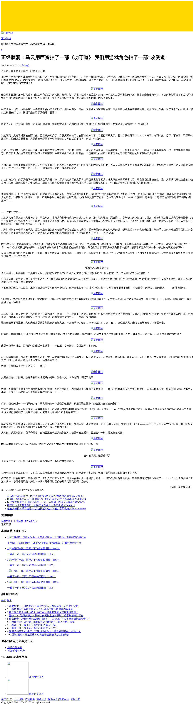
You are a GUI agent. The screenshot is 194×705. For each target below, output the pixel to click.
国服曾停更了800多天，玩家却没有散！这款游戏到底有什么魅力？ (45, 631)
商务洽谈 (41, 699)
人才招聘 (18, 699)
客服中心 (64, 699)
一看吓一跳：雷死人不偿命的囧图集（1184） (33, 625)
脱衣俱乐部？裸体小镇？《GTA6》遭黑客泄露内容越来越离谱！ (43, 612)
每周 (3, 600)
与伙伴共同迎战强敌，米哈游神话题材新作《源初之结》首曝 (42, 622)
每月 (9, 600)
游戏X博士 (7, 521)
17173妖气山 (30, 521)
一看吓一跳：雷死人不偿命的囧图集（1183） (33, 628)
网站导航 (75, 699)
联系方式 (53, 699)
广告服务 (30, 699)
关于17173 (6, 699)
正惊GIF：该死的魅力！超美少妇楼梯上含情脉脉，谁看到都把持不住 (46, 615)
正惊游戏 (18, 521)
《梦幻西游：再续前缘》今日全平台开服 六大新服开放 (39, 634)
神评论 (25, 65)
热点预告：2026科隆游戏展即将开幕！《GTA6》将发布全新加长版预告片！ (49, 618)
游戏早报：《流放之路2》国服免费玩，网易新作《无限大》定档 (43, 606)
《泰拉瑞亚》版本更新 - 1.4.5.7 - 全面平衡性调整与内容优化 (41, 609)
